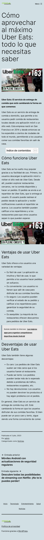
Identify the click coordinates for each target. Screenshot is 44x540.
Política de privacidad (11, 526)
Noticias (21, 441)
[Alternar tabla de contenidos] (34, 150)
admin (7, 438)
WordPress (23, 531)
